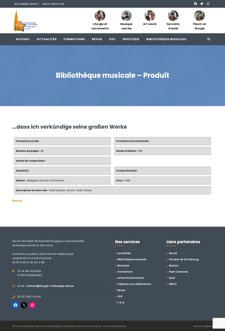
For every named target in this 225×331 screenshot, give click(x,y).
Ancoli (173, 253)
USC (112, 39)
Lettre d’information (130, 278)
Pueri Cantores (178, 271)
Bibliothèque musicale (166, 39)
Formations (74, 39)
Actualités (47, 39)
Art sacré (149, 24)
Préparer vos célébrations (134, 284)
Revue (97, 39)
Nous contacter (53, 3)
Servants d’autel (173, 26)
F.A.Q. (121, 302)
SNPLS (173, 284)
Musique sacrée (126, 26)
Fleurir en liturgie (199, 26)
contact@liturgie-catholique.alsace (50, 286)
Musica (173, 265)
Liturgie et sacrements (100, 26)
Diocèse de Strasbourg (184, 259)
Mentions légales (203, 326)
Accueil (23, 39)
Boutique (131, 39)
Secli (172, 278)
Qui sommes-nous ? (26, 3)
